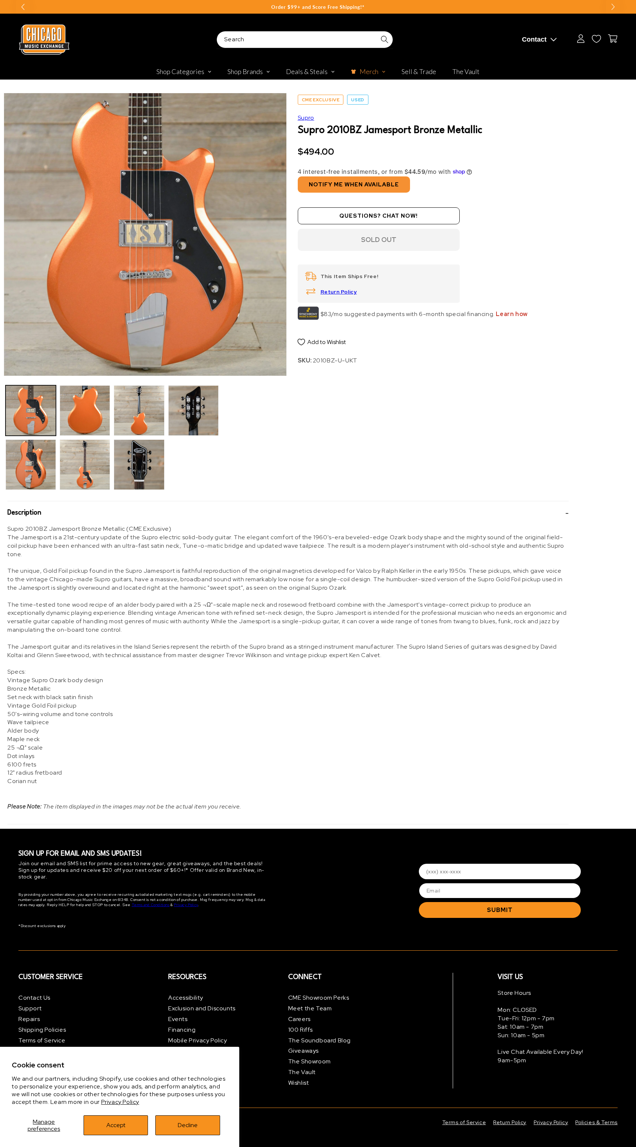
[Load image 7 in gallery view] (193, 410)
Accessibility (185, 998)
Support (30, 1008)
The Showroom (309, 1061)
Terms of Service (42, 1040)
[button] (288, 513)
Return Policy (339, 291)
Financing (181, 1030)
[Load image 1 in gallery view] (31, 410)
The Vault (302, 1072)
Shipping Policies (42, 1030)
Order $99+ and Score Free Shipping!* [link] (318, 7)
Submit (500, 910)
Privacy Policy (120, 1102)
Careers (299, 1019)
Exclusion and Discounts (202, 1008)
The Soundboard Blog (319, 1040)
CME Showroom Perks (318, 998)
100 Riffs (300, 1030)
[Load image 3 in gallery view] (85, 410)
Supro (306, 118)
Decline (188, 1125)
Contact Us (34, 998)
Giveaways (303, 1051)
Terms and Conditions (151, 904)
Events (178, 1019)
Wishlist (298, 1083)
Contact (534, 39)
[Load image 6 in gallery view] (139, 464)
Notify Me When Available (354, 184)
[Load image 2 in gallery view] (31, 464)
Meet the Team (310, 1008)
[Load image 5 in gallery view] (139, 410)
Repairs (29, 1019)
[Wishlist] (596, 39)
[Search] (385, 39)
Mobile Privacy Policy (197, 1040)
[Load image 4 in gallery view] (85, 464)
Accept (116, 1125)
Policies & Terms (596, 1122)
